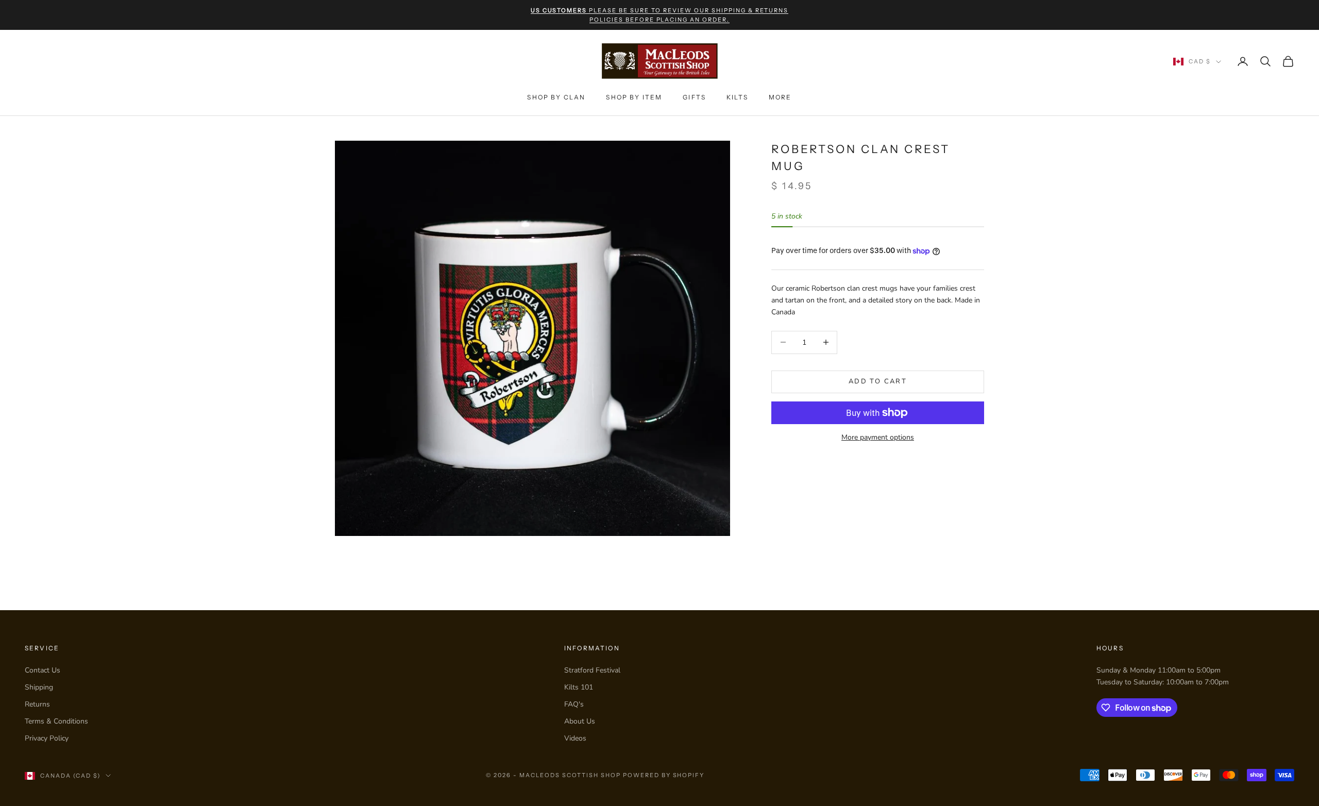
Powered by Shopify (664, 775)
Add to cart (878, 381)
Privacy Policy (47, 738)
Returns (37, 704)
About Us (579, 721)
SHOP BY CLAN (556, 97)
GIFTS (694, 97)
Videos (575, 738)
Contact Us (42, 670)
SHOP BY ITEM (634, 97)
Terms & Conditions (56, 721)
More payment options (877, 437)
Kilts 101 (578, 687)
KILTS (737, 97)
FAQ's (574, 704)
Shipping (39, 687)
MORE (780, 97)
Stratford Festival (592, 670)
